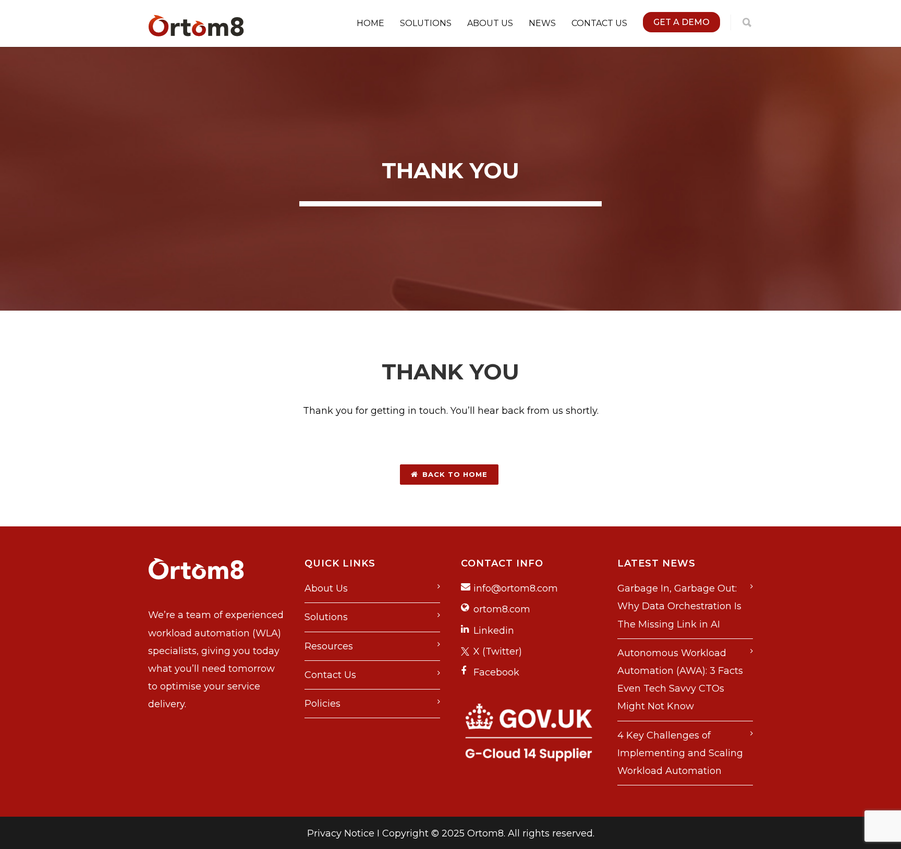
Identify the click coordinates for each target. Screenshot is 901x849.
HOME (370, 23)
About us (490, 23)
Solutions (326, 617)
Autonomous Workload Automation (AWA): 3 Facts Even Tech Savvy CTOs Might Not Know (680, 679)
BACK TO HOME (455, 474)
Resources (329, 646)
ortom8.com (501, 609)
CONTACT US (599, 23)
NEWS (542, 23)
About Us (326, 588)
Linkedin (493, 630)
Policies (322, 703)
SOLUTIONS (426, 23)
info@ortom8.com (515, 588)
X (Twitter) (497, 651)
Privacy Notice (340, 833)
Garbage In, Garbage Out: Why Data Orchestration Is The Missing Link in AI (679, 606)
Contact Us (330, 675)
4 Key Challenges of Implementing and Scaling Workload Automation (680, 753)
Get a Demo (681, 22)
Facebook (496, 672)
